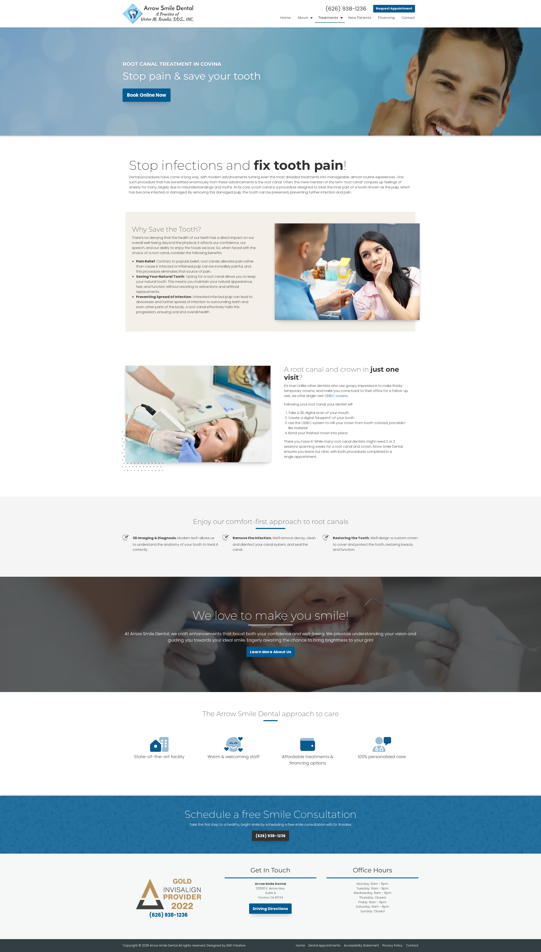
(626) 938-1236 (270, 835)
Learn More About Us (270, 651)
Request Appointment (394, 8)
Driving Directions (270, 908)
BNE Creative (236, 945)
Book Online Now (146, 95)
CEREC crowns (336, 395)
